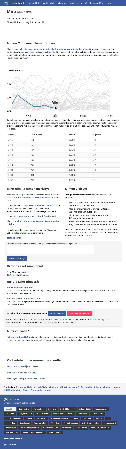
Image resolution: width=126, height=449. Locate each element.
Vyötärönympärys (71, 423)
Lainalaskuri (82, 414)
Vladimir (26, 197)
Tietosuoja (36, 390)
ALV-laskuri (10, 414)
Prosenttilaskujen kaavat (63, 414)
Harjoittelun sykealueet (29, 428)
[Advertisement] (63, 32)
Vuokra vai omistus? (13, 418)
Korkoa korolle (97, 414)
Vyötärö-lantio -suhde (90, 423)
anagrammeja (25, 216)
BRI (108, 418)
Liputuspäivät (33, 3)
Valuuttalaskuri (101, 409)
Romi (40, 216)
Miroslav (37, 197)
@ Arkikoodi (10, 444)
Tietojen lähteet (15, 237)
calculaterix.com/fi (13, 438)
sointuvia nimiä (57, 313)
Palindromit (66, 428)
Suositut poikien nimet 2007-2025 (23, 298)
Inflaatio (29, 418)
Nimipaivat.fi (17, 3)
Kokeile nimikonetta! (17, 337)
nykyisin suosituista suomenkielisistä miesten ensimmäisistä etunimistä (55, 49)
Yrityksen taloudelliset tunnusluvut (64, 418)
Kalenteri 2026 (96, 3)
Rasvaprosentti (109, 423)
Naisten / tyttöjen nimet (22, 366)
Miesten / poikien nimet (22, 372)
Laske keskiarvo (54, 432)
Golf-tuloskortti (12, 432)
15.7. (9, 275)
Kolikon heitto (81, 428)
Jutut (108, 3)
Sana (44, 197)
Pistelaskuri (41, 418)
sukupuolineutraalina (42, 205)
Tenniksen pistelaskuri (100, 428)
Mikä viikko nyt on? (78, 3)
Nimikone (62, 3)
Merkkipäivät (48, 3)
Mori (53, 216)
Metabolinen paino (50, 428)
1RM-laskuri (55, 423)
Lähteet (26, 390)
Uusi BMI (99, 418)
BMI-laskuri (87, 418)
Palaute (47, 390)
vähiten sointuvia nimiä (79, 313)
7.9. (32, 18)
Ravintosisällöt (40, 423)
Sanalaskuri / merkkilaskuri (33, 432)
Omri (46, 216)
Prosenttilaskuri (42, 414)
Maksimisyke (11, 428)
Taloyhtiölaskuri (25, 414)
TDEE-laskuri (11, 423)
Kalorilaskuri (25, 423)
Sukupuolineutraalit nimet (20, 287)
